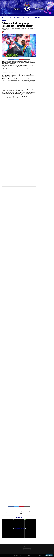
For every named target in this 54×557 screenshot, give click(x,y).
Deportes (31, 17)
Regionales (18, 17)
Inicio (10, 17)
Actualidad (35, 17)
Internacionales (23, 17)
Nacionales (14, 17)
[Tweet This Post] (16, 59)
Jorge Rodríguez (8, 75)
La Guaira (12, 76)
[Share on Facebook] (11, 59)
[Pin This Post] (21, 59)
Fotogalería (39, 17)
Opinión (43, 17)
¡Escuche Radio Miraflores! (49, 555)
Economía (27, 17)
